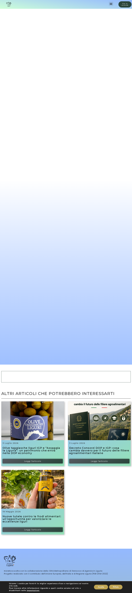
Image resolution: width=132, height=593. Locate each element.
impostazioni (33, 590)
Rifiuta (116, 587)
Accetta (101, 587)
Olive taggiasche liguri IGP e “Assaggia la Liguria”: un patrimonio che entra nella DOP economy (31, 450)
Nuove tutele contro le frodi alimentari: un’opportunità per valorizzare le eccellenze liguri (32, 519)
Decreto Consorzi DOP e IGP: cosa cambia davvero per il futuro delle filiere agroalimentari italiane (99, 450)
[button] (111, 4)
